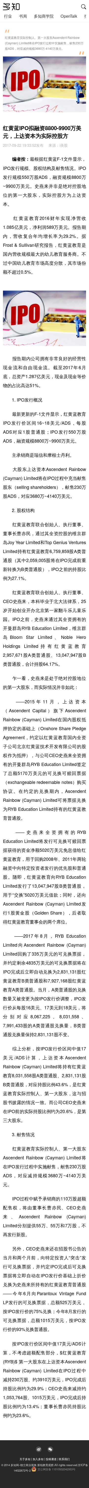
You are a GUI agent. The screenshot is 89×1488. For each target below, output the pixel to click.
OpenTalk (69, 16)
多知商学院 (44, 16)
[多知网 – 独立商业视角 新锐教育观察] (11, 6)
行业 (8, 16)
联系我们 (64, 1459)
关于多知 (25, 1459)
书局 (23, 16)
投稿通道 (51, 1459)
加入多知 (38, 1459)
